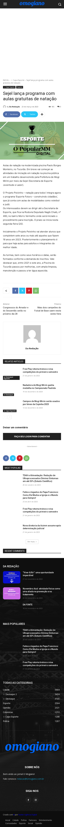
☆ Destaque (8, 395)
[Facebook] (15, 291)
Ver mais (31, 541)
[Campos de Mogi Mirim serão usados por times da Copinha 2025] (11, 406)
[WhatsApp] (36, 291)
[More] (42, 114)
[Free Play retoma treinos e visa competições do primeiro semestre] (11, 374)
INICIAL (6, 80)
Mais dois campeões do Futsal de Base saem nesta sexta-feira (47, 310)
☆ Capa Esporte (17, 80)
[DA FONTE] (11, 609)
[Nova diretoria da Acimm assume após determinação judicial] (11, 530)
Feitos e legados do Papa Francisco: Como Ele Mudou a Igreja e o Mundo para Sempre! (41, 495)
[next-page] (9, 417)
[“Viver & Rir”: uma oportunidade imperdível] (11, 577)
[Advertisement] (32, 42)
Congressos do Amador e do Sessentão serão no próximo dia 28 (15, 310)
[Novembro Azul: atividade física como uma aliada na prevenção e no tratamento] (11, 593)
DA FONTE (27, 604)
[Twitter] (22, 291)
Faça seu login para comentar (32, 436)
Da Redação (14, 107)
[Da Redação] (5, 106)
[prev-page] (5, 417)
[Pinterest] (29, 291)
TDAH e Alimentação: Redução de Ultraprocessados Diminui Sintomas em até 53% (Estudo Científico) (40, 478)
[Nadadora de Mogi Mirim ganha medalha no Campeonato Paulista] (11, 390)
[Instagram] (36, 800)
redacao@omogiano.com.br (30, 778)
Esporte (19, 87)
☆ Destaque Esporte (8, 378)
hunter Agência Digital (27, 814)
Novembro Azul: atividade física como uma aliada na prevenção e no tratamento (41, 591)
